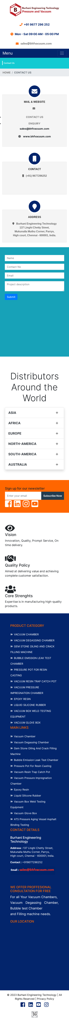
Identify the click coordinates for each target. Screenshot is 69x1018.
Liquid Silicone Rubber (30, 705)
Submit (11, 297)
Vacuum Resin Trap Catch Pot (35, 681)
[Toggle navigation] (61, 53)
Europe (14, 433)
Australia (17, 464)
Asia (12, 413)
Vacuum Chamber (26, 634)
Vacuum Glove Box (27, 722)
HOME (7, 72)
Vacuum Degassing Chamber (34, 640)
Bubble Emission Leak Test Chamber (36, 760)
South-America (22, 454)
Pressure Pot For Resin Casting (32, 766)
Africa (14, 423)
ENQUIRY (34, 123)
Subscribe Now (52, 495)
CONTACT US (34, 117)
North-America (22, 444)
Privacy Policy (45, 998)
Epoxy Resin (22, 699)
